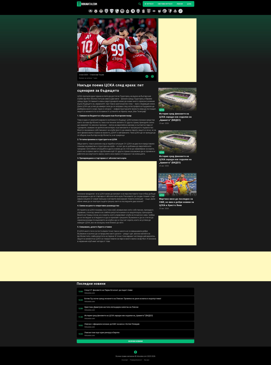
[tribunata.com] (87, 4)
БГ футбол (149, 4)
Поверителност (136, 360)
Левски (180, 4)
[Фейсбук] (135, 352)
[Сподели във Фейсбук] (146, 76)
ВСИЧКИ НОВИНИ (135, 341)
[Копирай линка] (152, 76)
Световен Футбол (165, 4)
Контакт (125, 360)
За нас (146, 360)
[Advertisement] (117, 176)
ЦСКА (189, 4)
